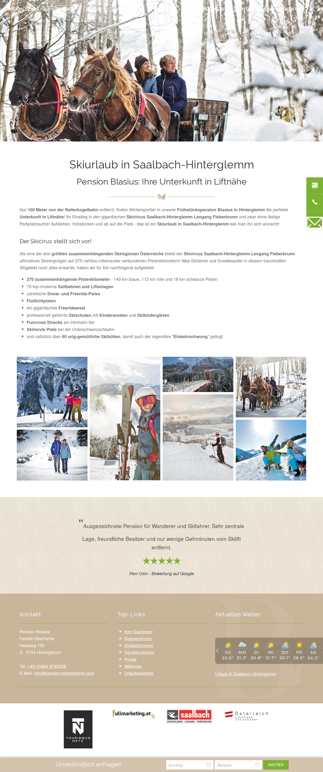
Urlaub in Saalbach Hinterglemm (245, 674)
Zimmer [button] (65, 9)
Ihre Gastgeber (138, 631)
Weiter (276, 765)
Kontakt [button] (294, 9)
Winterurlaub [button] (254, 9)
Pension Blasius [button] (23, 9)
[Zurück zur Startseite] (161, 13)
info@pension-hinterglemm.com (64, 673)
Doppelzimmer (138, 638)
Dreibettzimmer (138, 645)
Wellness (125, 9)
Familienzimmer (139, 652)
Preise (94, 9)
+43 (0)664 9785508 (46, 666)
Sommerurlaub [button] (204, 9)
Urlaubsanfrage (138, 673)
